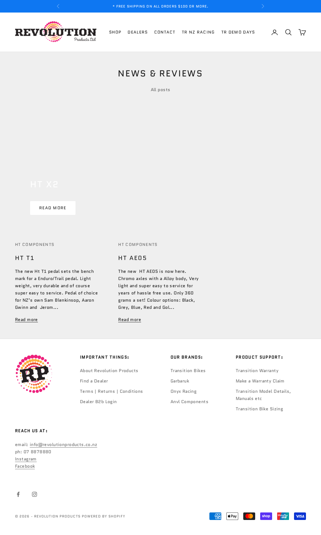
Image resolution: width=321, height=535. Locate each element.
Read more (52, 208)
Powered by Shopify (103, 516)
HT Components (34, 244)
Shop (115, 32)
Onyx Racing (184, 391)
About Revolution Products (109, 370)
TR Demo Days (238, 32)
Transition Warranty (257, 370)
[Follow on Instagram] (34, 494)
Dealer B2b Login (98, 401)
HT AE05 (132, 258)
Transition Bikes (188, 370)
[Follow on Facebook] (18, 494)
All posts (161, 89)
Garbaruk (180, 381)
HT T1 (24, 258)
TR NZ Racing (198, 32)
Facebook (25, 466)
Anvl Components (189, 401)
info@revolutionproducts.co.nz (63, 444)
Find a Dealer (94, 381)
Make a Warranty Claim (260, 381)
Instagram (26, 459)
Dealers (138, 32)
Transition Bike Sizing (259, 409)
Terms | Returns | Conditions (111, 391)
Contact (165, 32)
